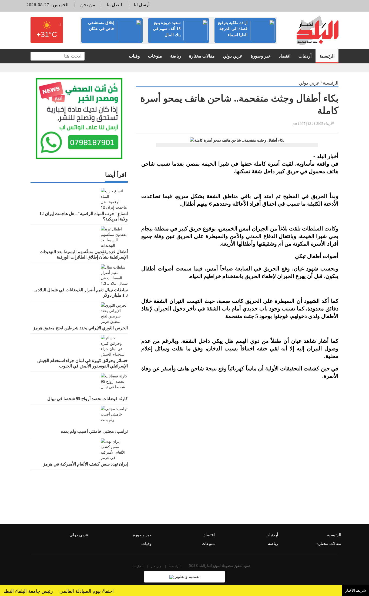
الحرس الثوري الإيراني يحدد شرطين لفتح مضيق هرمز (80, 328)
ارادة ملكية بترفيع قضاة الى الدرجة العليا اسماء (232, 29)
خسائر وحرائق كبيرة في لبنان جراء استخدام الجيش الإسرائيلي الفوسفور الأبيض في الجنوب (82, 363)
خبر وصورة (261, 56)
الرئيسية (327, 56)
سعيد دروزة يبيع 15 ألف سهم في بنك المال (167, 29)
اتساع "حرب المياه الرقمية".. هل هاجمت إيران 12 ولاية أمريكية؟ (83, 216)
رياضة (175, 56)
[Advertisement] (237, 448)
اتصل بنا (114, 5)
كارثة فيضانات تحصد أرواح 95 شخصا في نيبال (87, 398)
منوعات (155, 56)
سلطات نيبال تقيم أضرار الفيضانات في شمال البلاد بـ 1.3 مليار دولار (81, 292)
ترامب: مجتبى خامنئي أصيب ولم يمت (94, 431)
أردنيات (304, 56)
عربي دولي (233, 56)
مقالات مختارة (202, 56)
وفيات (134, 56)
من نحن (87, 5)
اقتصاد (284, 56)
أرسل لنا (142, 5)
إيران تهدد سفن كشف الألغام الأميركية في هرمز (85, 464)
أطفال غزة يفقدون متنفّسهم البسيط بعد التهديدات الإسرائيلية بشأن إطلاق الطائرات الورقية (84, 254)
